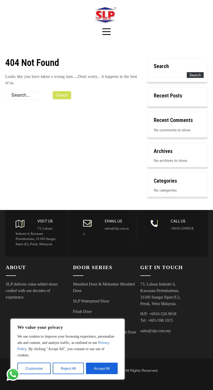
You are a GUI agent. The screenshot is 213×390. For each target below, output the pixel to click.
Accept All (102, 368)
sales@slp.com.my (155, 331)
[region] (67, 349)
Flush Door (82, 311)
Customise (34, 368)
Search (161, 66)
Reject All (68, 368)
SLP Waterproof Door (91, 301)
